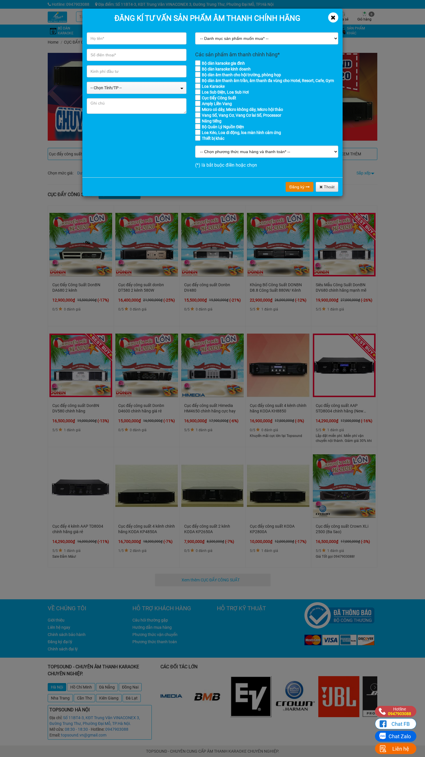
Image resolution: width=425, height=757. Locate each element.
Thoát (329, 187)
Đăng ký (297, 187)
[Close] (333, 17)
